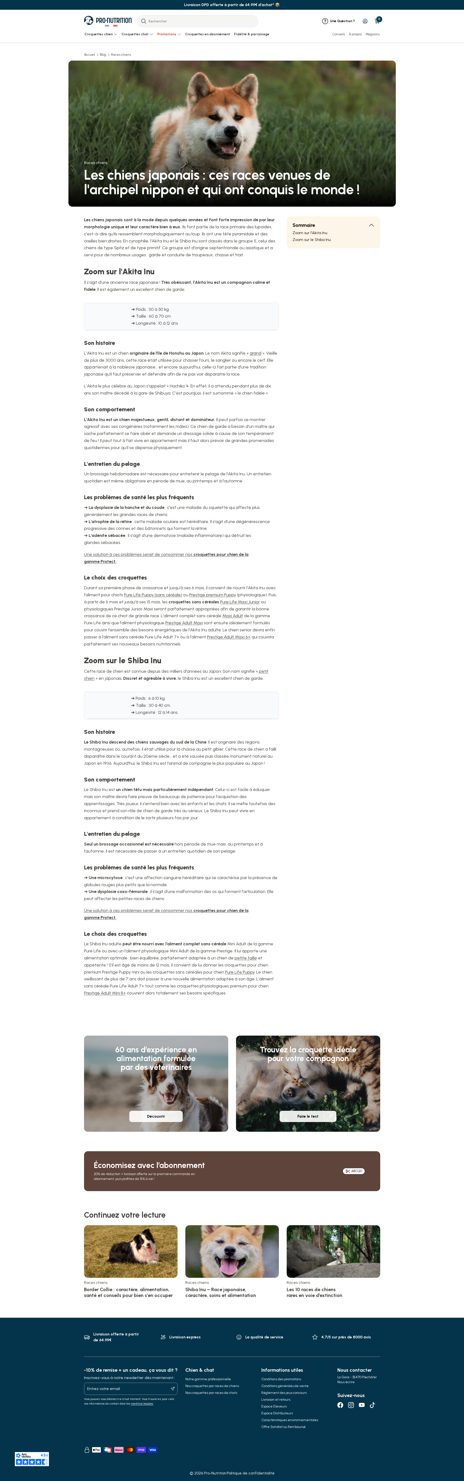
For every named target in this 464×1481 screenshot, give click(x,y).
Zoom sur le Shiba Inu (312, 239)
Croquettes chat (135, 34)
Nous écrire (346, 1382)
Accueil (89, 55)
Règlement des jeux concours (284, 1393)
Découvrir (156, 1116)
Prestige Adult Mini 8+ (105, 993)
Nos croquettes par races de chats (211, 1393)
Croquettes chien (99, 34)
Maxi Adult (232, 615)
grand (255, 353)
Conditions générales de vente (285, 1386)
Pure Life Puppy (240, 972)
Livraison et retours (275, 1400)
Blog (103, 55)
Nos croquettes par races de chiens (212, 1386)
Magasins (373, 34)
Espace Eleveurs (274, 1406)
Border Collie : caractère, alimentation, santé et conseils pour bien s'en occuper (128, 1292)
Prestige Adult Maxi (184, 623)
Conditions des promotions (281, 1379)
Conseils (338, 34)
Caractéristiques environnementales (289, 1420)
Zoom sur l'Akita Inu (310, 232)
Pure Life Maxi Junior (240, 602)
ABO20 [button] (356, 1171)
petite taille (246, 958)
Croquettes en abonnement (207, 34)
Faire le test (308, 1116)
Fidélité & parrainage (251, 34)
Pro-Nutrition (215, 1473)
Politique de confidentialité (251, 1473)
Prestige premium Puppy (212, 595)
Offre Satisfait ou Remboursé (283, 1427)
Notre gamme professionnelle (208, 1379)
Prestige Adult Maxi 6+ (229, 637)
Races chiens (121, 55)
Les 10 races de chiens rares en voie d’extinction (314, 1292)
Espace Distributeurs (277, 1413)
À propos (355, 34)
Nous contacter (354, 1370)
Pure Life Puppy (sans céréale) (153, 595)
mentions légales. (142, 1403)
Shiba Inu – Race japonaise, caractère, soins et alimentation (220, 1292)
